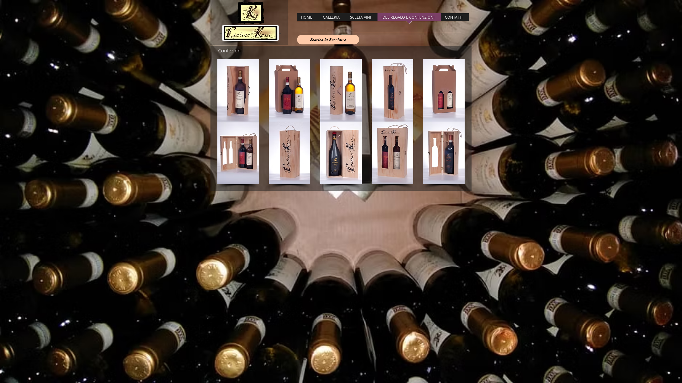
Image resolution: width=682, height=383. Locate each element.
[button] (238, 90)
